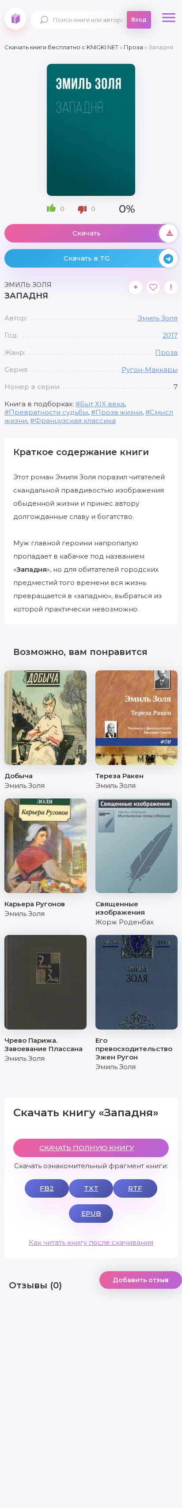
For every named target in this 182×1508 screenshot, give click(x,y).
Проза (166, 352)
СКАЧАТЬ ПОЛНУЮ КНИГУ (86, 1148)
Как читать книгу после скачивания (91, 1242)
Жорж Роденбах (124, 922)
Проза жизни (118, 412)
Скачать (86, 233)
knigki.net (15, 18)
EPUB (91, 1213)
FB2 (47, 1188)
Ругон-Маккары (149, 369)
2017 (170, 335)
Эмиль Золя (157, 318)
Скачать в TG (87, 258)
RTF (135, 1188)
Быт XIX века (102, 404)
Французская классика (75, 420)
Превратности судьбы (48, 412)
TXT (91, 1188)
